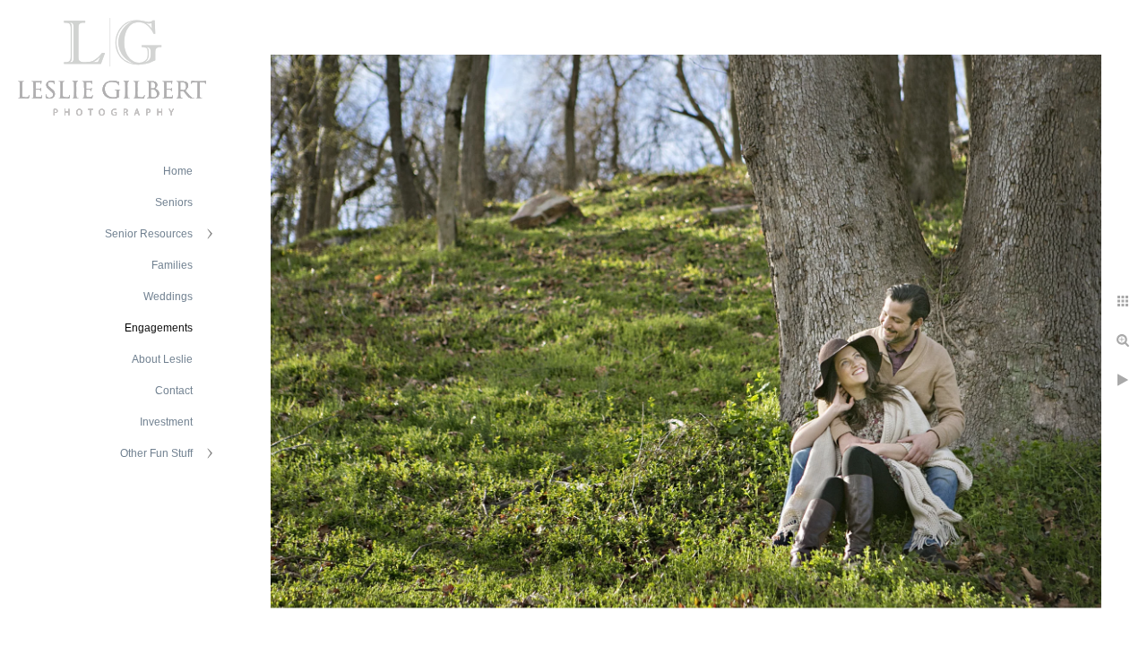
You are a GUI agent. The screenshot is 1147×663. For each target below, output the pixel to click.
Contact (174, 390)
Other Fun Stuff (156, 453)
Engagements (159, 328)
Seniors (174, 202)
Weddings (168, 296)
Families (172, 265)
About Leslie (162, 359)
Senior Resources (149, 234)
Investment (166, 422)
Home (178, 171)
